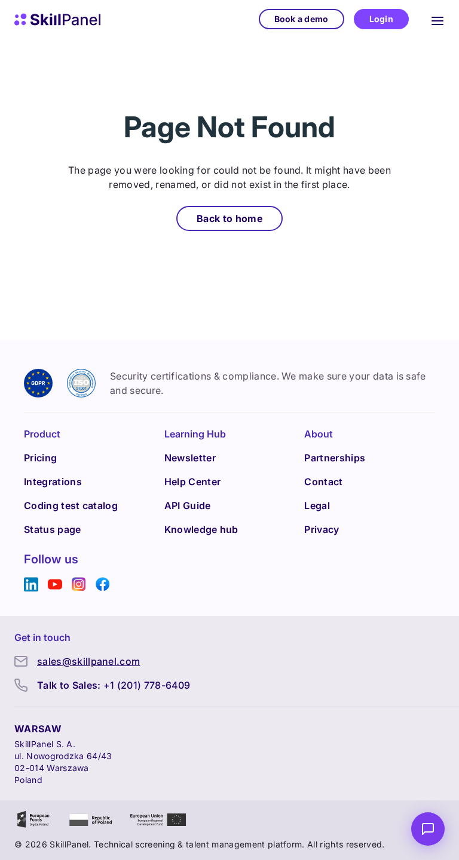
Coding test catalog (71, 505)
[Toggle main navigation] (437, 19)
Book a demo (301, 19)
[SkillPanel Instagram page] (79, 584)
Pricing (40, 458)
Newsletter (190, 458)
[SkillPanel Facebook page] (103, 584)
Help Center (192, 482)
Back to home (229, 218)
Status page (52, 529)
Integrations (53, 482)
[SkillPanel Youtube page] (55, 584)
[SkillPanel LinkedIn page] (31, 584)
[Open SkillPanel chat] (428, 829)
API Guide (187, 505)
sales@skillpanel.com (88, 661)
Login (381, 19)
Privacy (321, 529)
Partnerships (334, 458)
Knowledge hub (201, 529)
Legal (317, 505)
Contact (323, 482)
